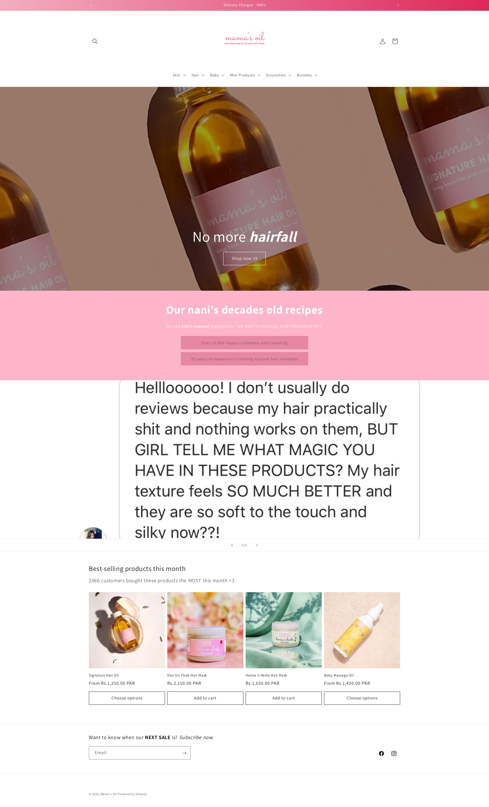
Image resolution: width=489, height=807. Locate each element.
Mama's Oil (108, 794)
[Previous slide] (232, 545)
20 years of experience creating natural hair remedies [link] (244, 358)
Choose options (127, 698)
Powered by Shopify (132, 794)
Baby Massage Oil (339, 675)
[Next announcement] (398, 5)
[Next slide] (257, 545)
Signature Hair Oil (104, 675)
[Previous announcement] (91, 5)
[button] (95, 41)
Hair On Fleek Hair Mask (187, 675)
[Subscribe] (184, 753)
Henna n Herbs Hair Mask (266, 675)
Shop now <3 (244, 258)
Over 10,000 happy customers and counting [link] (244, 342)
